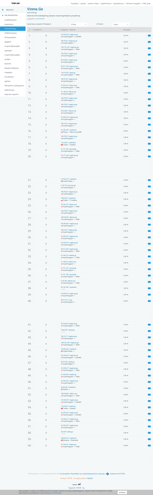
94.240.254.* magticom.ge (69, 223)
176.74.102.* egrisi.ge (68, 73)
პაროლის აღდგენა (133, 3)
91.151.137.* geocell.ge (68, 268)
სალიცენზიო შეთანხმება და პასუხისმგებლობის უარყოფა (83, 474)
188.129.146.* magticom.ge (70, 343)
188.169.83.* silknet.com (69, 217)
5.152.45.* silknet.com (68, 281)
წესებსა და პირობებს (53, 493)
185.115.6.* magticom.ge (69, 123)
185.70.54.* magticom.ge (69, 79)
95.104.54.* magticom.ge (69, 323)
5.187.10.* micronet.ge (68, 185)
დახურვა (122, 492)
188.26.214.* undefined (68, 438)
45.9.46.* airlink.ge (67, 432)
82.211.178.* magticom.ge (69, 66)
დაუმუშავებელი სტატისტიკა (11, 22)
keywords (8, 64)
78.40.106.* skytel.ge (68, 330)
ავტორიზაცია (106, 3)
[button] (79, 24)
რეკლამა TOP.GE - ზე (76, 488)
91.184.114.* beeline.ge (68, 255)
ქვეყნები (8, 42)
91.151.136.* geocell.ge (68, 149)
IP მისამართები (10, 29)
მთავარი (10, 10)
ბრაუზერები (9, 77)
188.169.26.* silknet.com (69, 393)
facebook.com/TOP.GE (117, 474)
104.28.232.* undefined (68, 349)
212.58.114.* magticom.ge (69, 293)
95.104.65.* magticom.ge (69, 60)
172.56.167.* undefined (68, 179)
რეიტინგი (75, 3)
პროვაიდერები (10, 37)
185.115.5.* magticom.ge (69, 230)
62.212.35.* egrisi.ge (67, 362)
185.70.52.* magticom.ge (69, 41)
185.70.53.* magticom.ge (69, 104)
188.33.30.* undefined (68, 198)
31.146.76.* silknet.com (68, 92)
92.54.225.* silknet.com (68, 111)
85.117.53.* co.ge (66, 300)
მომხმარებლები (11, 33)
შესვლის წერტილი (12, 68)
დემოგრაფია (10, 90)
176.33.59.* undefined (68, 143)
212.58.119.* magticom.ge (69, 117)
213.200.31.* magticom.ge (69, 368)
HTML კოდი (146, 3)
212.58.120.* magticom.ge (69, 34)
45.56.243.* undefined (68, 387)
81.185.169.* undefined (68, 130)
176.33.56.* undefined (68, 406)
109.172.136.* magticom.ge (70, 47)
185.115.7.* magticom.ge (69, 336)
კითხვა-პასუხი (93, 3)
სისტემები (8, 72)
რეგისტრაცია (118, 3)
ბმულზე (90, 478)
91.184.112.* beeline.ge (68, 444)
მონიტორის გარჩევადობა (14, 85)
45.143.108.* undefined (68, 287)
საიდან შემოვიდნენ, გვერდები (12, 48)
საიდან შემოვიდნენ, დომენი (12, 57)
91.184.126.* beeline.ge (68, 374)
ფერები (7, 81)
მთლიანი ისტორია (12, 94)
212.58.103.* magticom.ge (69, 381)
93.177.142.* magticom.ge (69, 155)
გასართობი (40, 19)
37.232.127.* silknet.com (69, 85)
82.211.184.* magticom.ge (69, 249)
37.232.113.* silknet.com (69, 204)
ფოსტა (83, 3)
